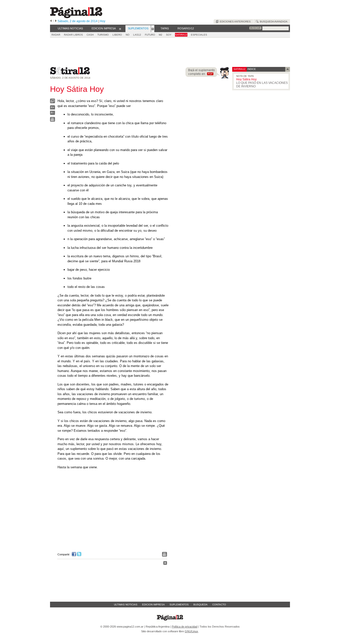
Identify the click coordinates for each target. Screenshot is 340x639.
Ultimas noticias (125, 604)
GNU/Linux (191, 631)
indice (251, 69)
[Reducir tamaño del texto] (52, 114)
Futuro (150, 34)
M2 (160, 34)
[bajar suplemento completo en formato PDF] (207, 77)
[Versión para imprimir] (52, 120)
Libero (117, 34)
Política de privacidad (184, 626)
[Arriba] (165, 564)
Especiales (199, 34)
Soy (168, 34)
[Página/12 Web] (76, 17)
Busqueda (200, 604)
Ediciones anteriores (234, 21)
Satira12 (181, 34)
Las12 (137, 34)
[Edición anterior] (51, 21)
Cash (90, 34)
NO (127, 34)
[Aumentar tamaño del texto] (52, 108)
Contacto (219, 604)
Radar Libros (73, 34)
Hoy (102, 21)
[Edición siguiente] (56, 21)
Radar (56, 34)
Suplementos (179, 604)
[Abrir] (120, 28)
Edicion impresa (153, 604)
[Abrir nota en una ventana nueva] (52, 102)
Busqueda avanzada (272, 21)
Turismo (103, 34)
